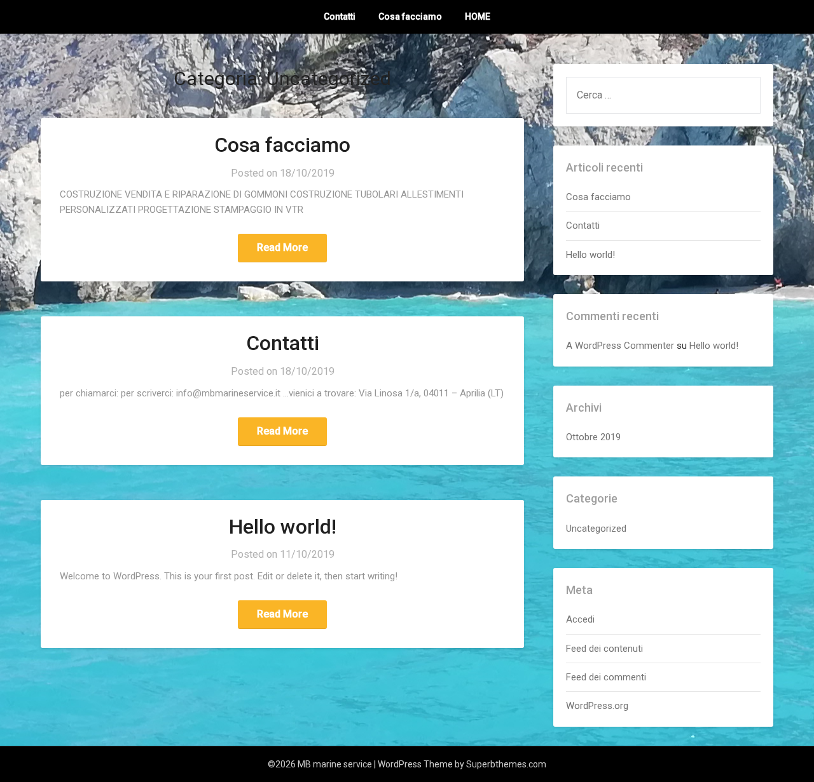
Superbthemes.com (506, 764)
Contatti (339, 16)
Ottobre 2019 (593, 437)
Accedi (580, 619)
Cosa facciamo (410, 16)
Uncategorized (596, 528)
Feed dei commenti (606, 677)
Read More (282, 247)
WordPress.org (597, 705)
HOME (477, 16)
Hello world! (282, 527)
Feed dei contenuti (604, 648)
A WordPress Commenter (620, 345)
